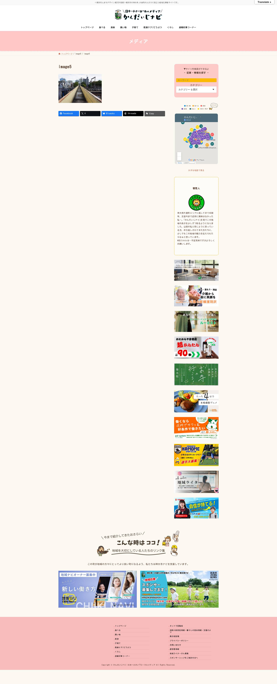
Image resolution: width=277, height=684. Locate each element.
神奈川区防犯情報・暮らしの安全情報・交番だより (190, 631)
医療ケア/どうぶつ (123, 647)
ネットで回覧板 (176, 626)
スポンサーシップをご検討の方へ (184, 658)
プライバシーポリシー (179, 640)
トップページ (120, 626)
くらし (118, 652)
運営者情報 (174, 649)
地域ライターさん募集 (179, 653)
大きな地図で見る (196, 170)
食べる (118, 630)
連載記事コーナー (122, 656)
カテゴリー (196, 85)
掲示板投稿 (174, 636)
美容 (117, 639)
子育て (118, 643)
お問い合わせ (175, 645)
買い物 (118, 634)
